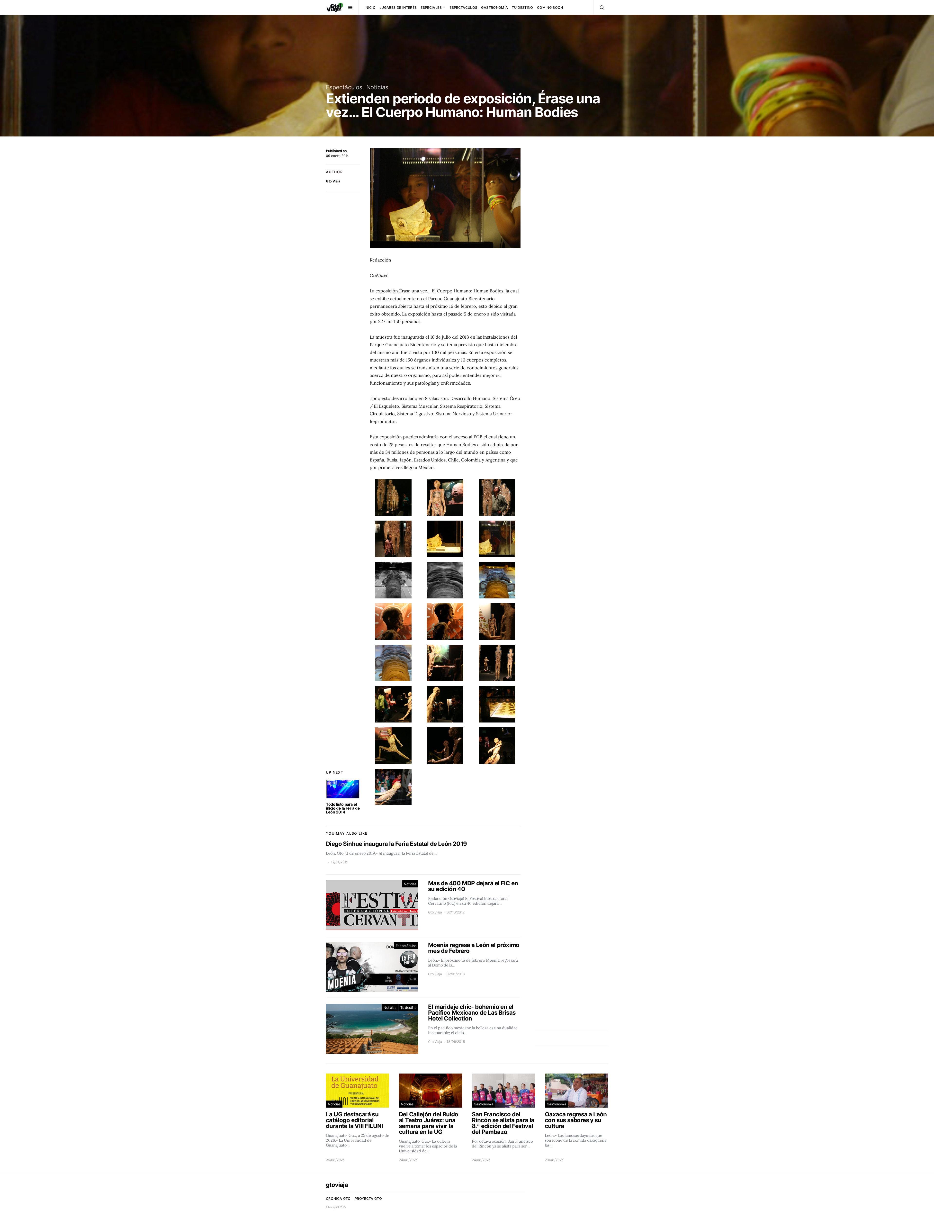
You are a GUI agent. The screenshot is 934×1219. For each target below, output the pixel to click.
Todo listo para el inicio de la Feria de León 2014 (343, 808)
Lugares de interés (398, 7)
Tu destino (522, 7)
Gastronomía (494, 7)
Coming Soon (550, 7)
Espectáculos (463, 7)
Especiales (431, 7)
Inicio (370, 7)
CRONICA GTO (338, 1198)
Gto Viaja (333, 181)
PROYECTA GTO (368, 1198)
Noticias (377, 87)
